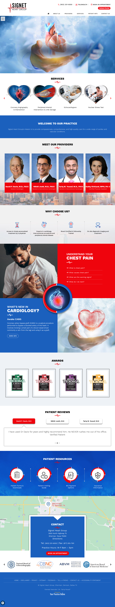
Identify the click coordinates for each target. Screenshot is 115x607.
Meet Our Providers (57, 144)
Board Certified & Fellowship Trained (71, 232)
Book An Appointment (57, 553)
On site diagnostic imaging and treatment (98, 232)
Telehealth (82, 4)
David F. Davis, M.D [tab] (23, 421)
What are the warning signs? (80, 277)
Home (48, 13)
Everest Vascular (51, 589)
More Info (13, 336)
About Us (56, 13)
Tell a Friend (63, 580)
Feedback (51, 580)
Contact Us (105, 13)
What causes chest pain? (79, 272)
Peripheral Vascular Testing (95, 107)
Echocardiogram (44, 107)
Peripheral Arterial (19, 108)
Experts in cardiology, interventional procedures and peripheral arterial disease (44, 233)
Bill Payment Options (71, 487)
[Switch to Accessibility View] (2, 603)
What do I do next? (76, 282)
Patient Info (92, 13)
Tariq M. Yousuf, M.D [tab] (91, 421)
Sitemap (42, 580)
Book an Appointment (102, 4)
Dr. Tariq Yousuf (64, 589)
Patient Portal (104, 8)
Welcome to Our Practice (57, 123)
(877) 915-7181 (69, 543)
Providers (68, 13)
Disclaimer (25, 580)
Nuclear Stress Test (70, 107)
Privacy (34, 580)
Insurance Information (98, 487)
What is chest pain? (77, 268)
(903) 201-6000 (66, 4)
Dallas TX (73, 585)
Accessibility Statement (91, 580)
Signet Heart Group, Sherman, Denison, (55, 585)
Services (80, 13)
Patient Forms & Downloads (17, 487)
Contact (57, 524)
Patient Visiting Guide (44, 487)
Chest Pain (79, 257)
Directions (57, 539)
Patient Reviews (57, 412)
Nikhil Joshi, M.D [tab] (57, 421)
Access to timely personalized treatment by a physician (17, 232)
